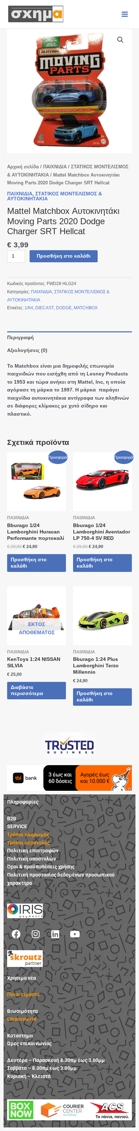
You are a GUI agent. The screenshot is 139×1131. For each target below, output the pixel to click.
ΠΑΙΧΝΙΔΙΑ (55, 166)
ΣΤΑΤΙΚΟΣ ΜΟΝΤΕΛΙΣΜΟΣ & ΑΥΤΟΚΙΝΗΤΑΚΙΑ (54, 196)
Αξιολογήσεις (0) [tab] (27, 350)
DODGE (64, 307)
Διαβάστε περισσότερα (27, 690)
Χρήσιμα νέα (21, 978)
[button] (120, 39)
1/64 (29, 307)
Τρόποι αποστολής (28, 843)
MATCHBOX (86, 307)
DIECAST (44, 307)
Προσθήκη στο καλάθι (64, 256)
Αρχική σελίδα (23, 166)
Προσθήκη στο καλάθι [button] (29, 563)
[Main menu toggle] (125, 14)
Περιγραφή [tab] (20, 337)
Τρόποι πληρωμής (28, 834)
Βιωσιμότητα (22, 1011)
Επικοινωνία (21, 1019)
